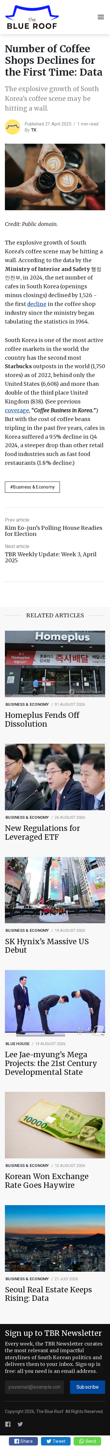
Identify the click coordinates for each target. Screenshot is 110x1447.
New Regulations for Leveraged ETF (42, 833)
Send (90, 1441)
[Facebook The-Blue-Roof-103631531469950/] (8, 1424)
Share (26, 1441)
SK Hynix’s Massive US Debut (47, 946)
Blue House (18, 1043)
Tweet (59, 1441)
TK (33, 130)
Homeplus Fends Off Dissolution (42, 720)
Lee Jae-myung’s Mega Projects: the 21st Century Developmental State (51, 1064)
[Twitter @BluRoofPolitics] (20, 1424)
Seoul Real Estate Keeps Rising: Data (48, 1294)
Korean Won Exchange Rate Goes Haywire (47, 1181)
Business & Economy (34, 487)
